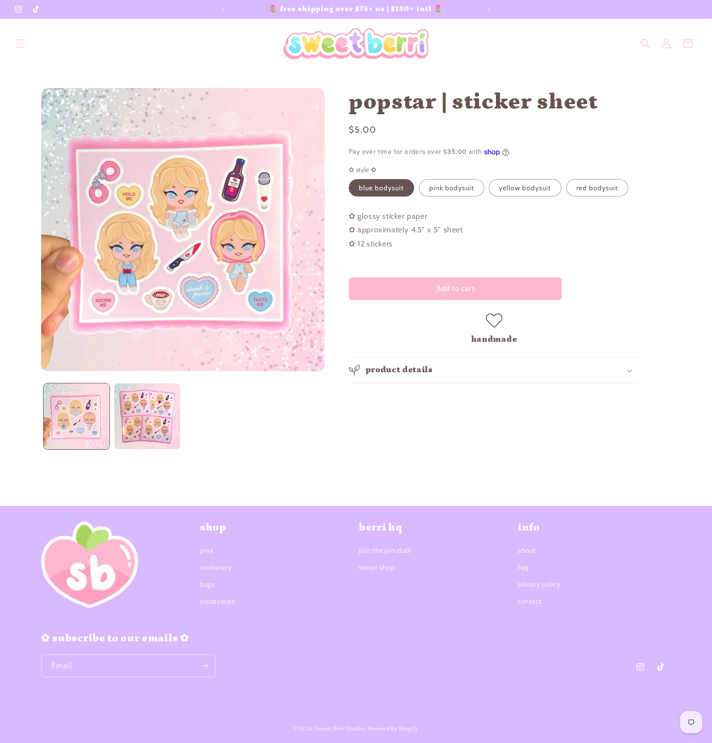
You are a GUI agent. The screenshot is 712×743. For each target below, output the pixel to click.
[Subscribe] (204, 665)
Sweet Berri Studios (340, 728)
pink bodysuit (451, 187)
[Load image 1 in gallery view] (76, 416)
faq (523, 567)
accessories (217, 601)
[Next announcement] (488, 9)
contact (530, 601)
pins (206, 550)
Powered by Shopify (393, 728)
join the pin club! (385, 550)
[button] (20, 43)
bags (207, 584)
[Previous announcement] (223, 9)
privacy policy (539, 584)
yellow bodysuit (525, 187)
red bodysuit (597, 187)
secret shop (377, 567)
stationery (216, 567)
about (527, 550)
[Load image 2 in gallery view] (147, 416)
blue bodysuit (381, 187)
